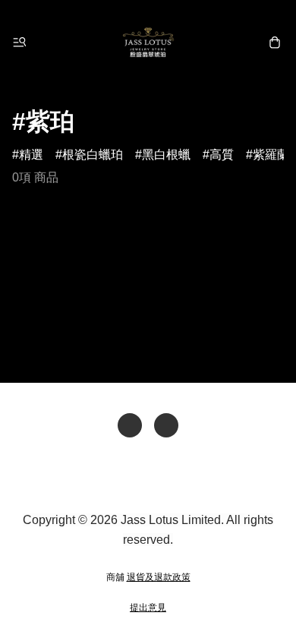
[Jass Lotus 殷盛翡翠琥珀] (148, 42)
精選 (31, 154)
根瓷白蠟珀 (92, 154)
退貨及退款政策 (159, 577)
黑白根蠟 (166, 154)
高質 (221, 154)
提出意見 (148, 607)
